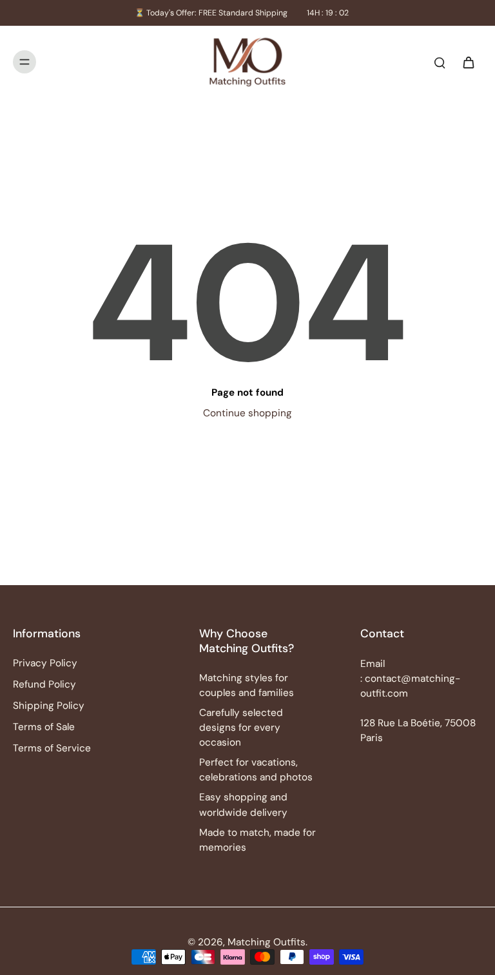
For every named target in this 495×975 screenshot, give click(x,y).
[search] (439, 62)
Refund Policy (44, 684)
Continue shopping (247, 413)
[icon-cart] (468, 62)
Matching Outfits (267, 942)
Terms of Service (52, 748)
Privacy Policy (45, 663)
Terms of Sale (44, 726)
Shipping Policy (48, 705)
